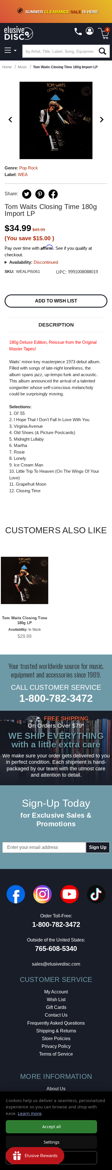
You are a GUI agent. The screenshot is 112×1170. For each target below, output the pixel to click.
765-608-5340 (56, 948)
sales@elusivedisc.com (56, 964)
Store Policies (56, 1038)
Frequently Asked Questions (56, 1023)
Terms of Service (56, 1054)
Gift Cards (56, 1007)
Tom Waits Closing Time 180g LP (24, 620)
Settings (51, 1142)
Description (56, 325)
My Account (56, 991)
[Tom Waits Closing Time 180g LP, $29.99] (24, 580)
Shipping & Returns (56, 1030)
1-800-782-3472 (56, 698)
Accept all (51, 1126)
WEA (23, 174)
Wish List (56, 999)
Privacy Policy (56, 1046)
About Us (56, 1088)
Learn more (30, 1113)
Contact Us (56, 1015)
